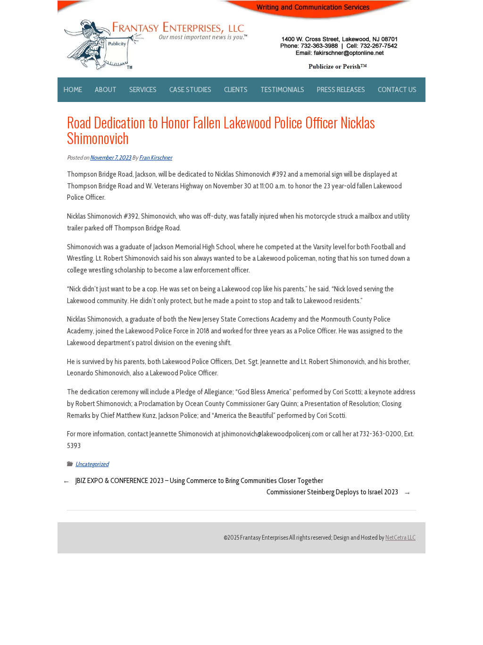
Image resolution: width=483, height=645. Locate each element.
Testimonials (282, 89)
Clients (236, 89)
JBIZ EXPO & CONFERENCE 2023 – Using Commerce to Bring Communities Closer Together (199, 480)
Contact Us (397, 89)
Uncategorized (91, 463)
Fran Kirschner (155, 157)
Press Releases (341, 89)
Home (73, 89)
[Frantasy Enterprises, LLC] (235, 5)
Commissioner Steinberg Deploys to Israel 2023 (332, 492)
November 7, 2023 (110, 157)
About (106, 89)
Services (143, 89)
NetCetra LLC (400, 537)
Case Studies (190, 89)
